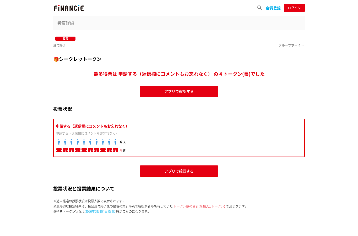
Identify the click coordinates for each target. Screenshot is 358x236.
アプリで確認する (179, 91)
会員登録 (273, 7)
